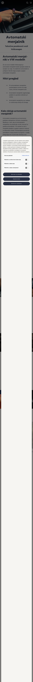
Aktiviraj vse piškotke (16, 174)
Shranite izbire (16, 179)
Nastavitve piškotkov (16, 183)
